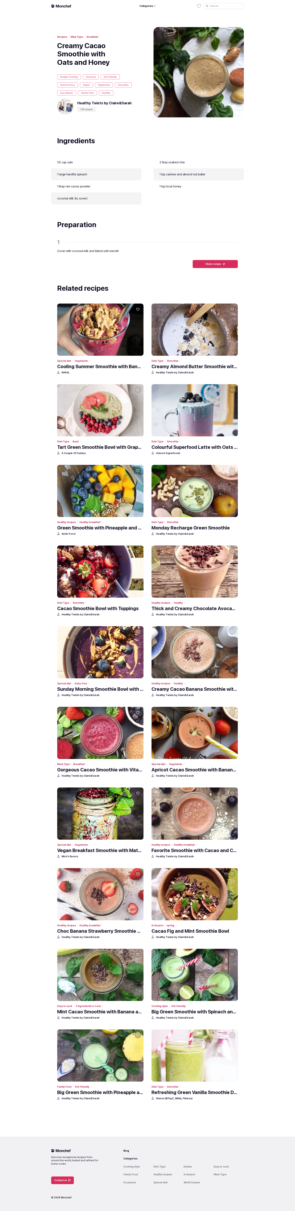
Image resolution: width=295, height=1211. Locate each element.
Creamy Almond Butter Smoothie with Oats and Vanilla (195, 366)
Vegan (86, 84)
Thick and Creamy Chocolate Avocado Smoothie (195, 608)
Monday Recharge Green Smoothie (191, 528)
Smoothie (123, 84)
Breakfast (92, 36)
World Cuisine (192, 1182)
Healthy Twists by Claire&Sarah (175, 372)
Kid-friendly (110, 76)
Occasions (129, 1182)
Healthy (106, 92)
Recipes (62, 36)
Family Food (64, 1086)
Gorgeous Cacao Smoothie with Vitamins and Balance (100, 770)
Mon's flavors (70, 856)
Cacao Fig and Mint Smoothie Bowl (190, 931)
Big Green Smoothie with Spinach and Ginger (195, 1012)
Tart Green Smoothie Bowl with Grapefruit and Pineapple (100, 447)
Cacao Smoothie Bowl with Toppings (98, 608)
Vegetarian (104, 84)
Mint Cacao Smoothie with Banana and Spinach (100, 1012)
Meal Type (77, 36)
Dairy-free (81, 683)
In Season (157, 925)
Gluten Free (87, 92)
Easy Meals (66, 92)
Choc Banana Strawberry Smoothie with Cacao (100, 931)
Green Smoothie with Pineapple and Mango (100, 528)
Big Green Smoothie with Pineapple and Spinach (100, 1092)
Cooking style (160, 1006)
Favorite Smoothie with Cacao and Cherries (195, 850)
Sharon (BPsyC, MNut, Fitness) (174, 1098)
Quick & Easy (67, 84)
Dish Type (157, 360)
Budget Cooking (69, 76)
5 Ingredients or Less (88, 1006)
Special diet (64, 360)
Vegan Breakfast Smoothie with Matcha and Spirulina (100, 850)
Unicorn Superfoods (168, 453)
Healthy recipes (66, 522)
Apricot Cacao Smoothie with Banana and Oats (195, 770)
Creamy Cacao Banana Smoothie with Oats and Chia (195, 689)
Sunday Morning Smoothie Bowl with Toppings (100, 689)
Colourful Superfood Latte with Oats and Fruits (195, 447)
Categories (130, 1158)
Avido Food (68, 533)
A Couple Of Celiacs (74, 453)
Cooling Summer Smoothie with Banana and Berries (100, 366)
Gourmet (91, 76)
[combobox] (224, 6)
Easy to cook (64, 1006)
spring (170, 925)
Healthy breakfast (89, 522)
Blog (126, 1150)
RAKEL (66, 372)
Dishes (188, 1166)
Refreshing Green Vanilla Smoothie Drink (195, 1092)
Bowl (75, 441)
